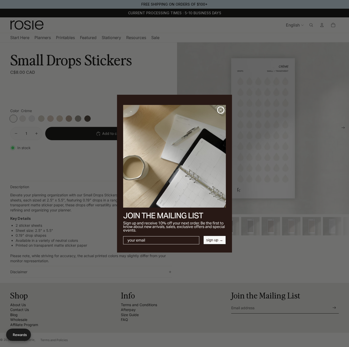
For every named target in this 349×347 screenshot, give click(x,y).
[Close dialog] (221, 110)
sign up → (214, 240)
